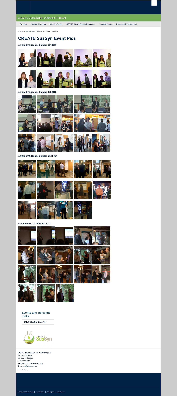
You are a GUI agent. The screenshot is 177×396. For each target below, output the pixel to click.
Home (21, 31)
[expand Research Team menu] (63, 24)
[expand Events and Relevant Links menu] (138, 24)
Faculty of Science (25, 355)
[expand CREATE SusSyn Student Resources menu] (96, 24)
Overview (23, 24)
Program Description (38, 24)
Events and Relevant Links (126, 24)
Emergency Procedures (25, 392)
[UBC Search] (154, 3)
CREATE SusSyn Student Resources (81, 24)
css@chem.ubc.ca (30, 366)
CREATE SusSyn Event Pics (35, 322)
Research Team (55, 24)
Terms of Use (40, 392)
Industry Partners (106, 24)
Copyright (50, 392)
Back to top (22, 370)
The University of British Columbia (23, 7)
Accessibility (60, 392)
